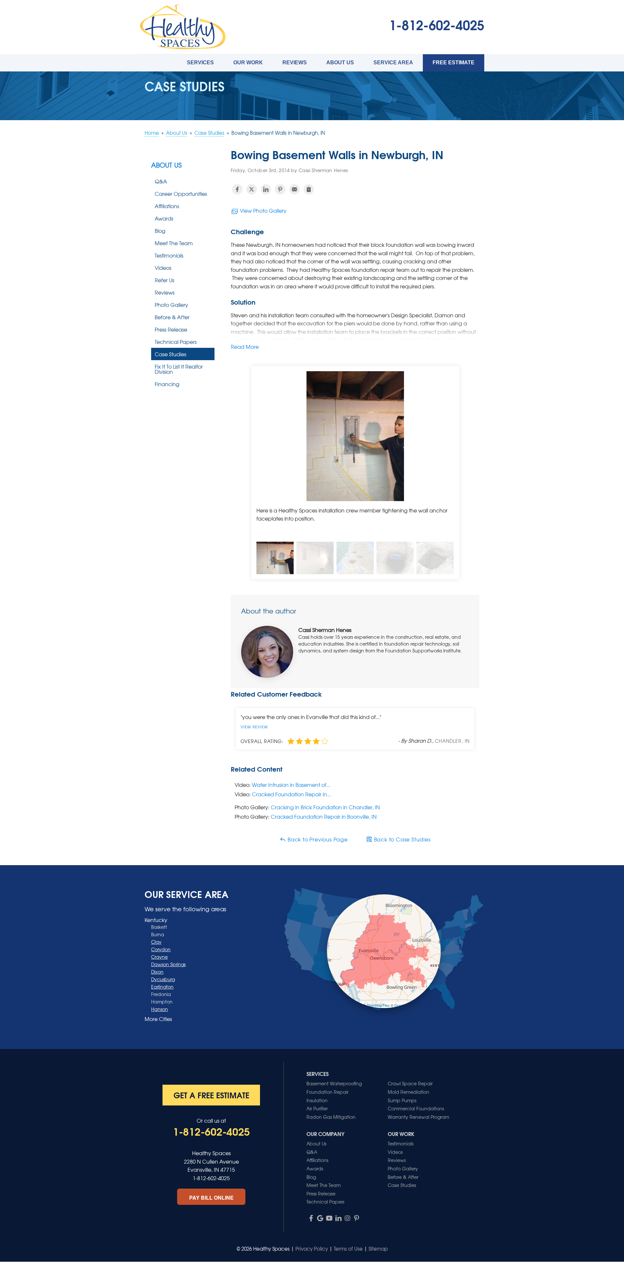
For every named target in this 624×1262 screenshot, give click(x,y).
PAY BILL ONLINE (211, 1197)
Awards (164, 218)
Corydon (161, 949)
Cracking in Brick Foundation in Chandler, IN (325, 807)
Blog (160, 230)
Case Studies (170, 354)
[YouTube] (329, 1218)
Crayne (159, 956)
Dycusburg (163, 979)
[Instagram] (347, 1218)
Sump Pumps (402, 1100)
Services (200, 62)
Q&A (161, 181)
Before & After (172, 317)
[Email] (294, 189)
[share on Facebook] (237, 189)
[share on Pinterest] (280, 189)
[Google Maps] (320, 1218)
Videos (163, 267)
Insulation (317, 1100)
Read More (245, 346)
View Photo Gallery (263, 210)
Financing (167, 384)
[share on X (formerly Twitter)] (251, 189)
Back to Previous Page (317, 839)
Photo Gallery (171, 305)
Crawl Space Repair (410, 1083)
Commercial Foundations (416, 1108)
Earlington (162, 986)
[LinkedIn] (338, 1218)
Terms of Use (348, 1248)
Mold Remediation (408, 1092)
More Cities (158, 1019)
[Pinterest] (356, 1218)
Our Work (248, 62)
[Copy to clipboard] (309, 189)
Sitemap (378, 1248)
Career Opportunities (181, 193)
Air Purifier (317, 1108)
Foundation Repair (327, 1092)
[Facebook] (311, 1218)
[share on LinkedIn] (266, 189)
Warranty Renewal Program (418, 1117)
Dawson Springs (168, 964)
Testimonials (169, 255)
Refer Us (164, 280)
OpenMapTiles (378, 1005)
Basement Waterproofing (334, 1083)
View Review (254, 727)
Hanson (159, 1009)
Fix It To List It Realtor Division (179, 368)
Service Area (393, 62)
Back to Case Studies (401, 839)
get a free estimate (211, 1095)
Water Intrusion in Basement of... (291, 785)
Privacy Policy (311, 1248)
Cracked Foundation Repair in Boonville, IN (324, 816)
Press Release (171, 329)
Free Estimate (453, 62)
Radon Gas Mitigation (331, 1117)
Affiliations (167, 206)
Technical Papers (176, 342)
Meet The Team (174, 243)
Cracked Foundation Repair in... (291, 794)
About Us (340, 62)
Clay (156, 942)
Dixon (157, 971)
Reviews (294, 62)
